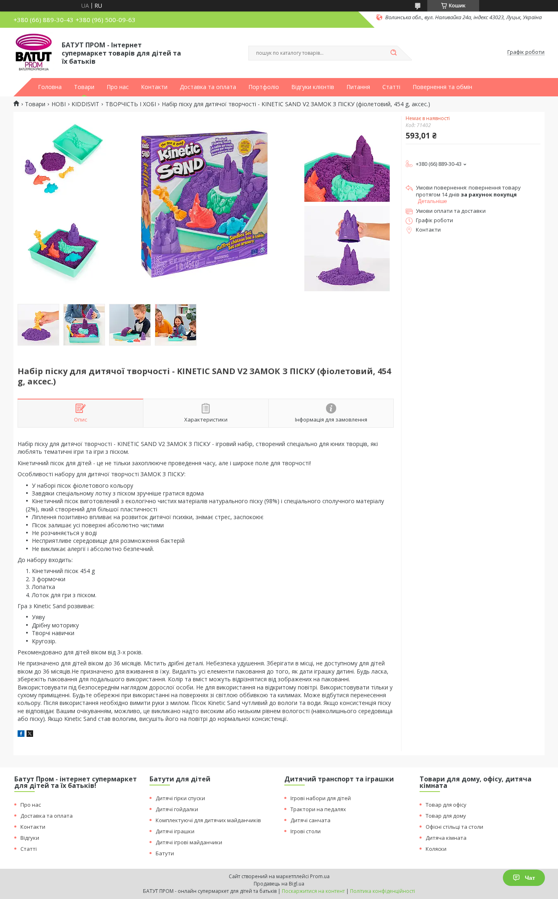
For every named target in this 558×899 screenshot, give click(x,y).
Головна (50, 87)
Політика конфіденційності (382, 891)
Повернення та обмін (442, 87)
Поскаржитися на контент (313, 891)
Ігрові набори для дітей (320, 798)
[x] (30, 734)
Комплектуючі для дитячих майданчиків (208, 820)
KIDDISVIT (85, 104)
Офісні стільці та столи (454, 826)
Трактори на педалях (318, 809)
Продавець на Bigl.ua (279, 883)
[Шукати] (393, 53)
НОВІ (58, 104)
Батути (165, 853)
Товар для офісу (446, 804)
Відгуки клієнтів (312, 87)
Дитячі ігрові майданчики (189, 842)
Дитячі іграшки (175, 831)
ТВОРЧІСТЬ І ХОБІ (130, 104)
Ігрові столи (305, 831)
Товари (84, 87)
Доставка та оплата (208, 87)
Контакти (154, 87)
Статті (391, 87)
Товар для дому (446, 815)
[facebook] (21, 734)
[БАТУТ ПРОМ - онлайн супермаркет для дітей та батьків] (33, 52)
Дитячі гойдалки (177, 809)
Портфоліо (263, 87)
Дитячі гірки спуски (180, 798)
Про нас (118, 87)
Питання (358, 87)
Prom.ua (320, 876)
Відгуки (29, 837)
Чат (530, 877)
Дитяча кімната (446, 837)
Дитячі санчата (310, 820)
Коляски (436, 848)
